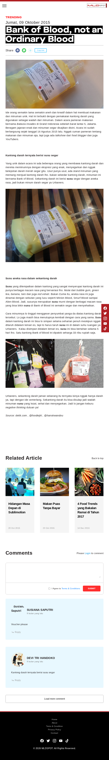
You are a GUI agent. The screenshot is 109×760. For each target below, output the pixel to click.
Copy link (40, 50)
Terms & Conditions (71, 588)
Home (54, 719)
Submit (92, 588)
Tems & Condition (54, 726)
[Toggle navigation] (4, 5)
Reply (18, 632)
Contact (54, 733)
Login (88, 553)
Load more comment (54, 699)
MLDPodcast (12, 55)
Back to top (97, 458)
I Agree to (66, 588)
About (54, 723)
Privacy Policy (54, 729)
